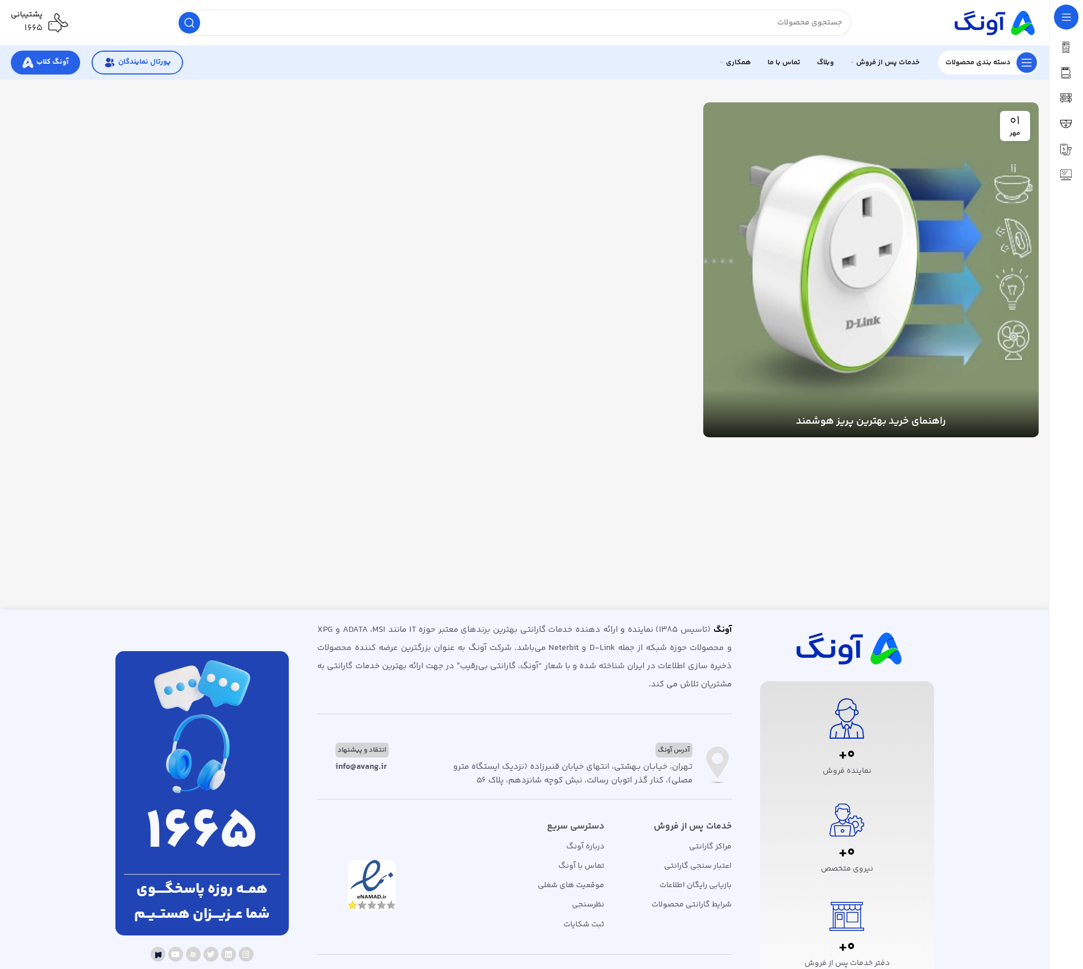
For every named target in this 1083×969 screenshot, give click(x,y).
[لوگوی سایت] (993, 22)
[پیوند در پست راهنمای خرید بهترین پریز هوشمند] (870, 269)
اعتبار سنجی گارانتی (697, 866)
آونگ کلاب (52, 62)
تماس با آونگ (581, 866)
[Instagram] (246, 954)
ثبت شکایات (583, 924)
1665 (202, 834)
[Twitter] (211, 954)
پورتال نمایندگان (144, 62)
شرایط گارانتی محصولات (691, 904)
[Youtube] (175, 954)
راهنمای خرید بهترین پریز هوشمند (871, 421)
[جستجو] (189, 23)
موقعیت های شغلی (571, 885)
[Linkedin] (228, 954)
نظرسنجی (588, 904)
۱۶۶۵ (33, 28)
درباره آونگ (585, 846)
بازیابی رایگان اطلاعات (695, 885)
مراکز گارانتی (710, 846)
